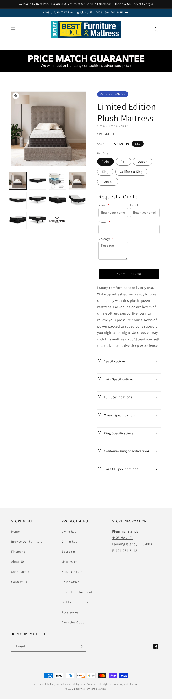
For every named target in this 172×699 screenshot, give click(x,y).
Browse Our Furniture (27, 541)
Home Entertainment (77, 592)
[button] (13, 29)
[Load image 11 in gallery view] (57, 220)
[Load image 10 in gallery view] (38, 220)
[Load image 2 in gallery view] (38, 181)
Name (103, 205)
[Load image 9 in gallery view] (18, 220)
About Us (18, 562)
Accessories (70, 612)
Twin (105, 162)
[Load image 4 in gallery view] (77, 181)
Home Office (70, 582)
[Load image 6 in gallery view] (38, 200)
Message (105, 239)
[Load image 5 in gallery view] (18, 200)
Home (15, 531)
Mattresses (69, 562)
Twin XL (108, 182)
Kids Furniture (72, 572)
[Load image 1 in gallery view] (18, 181)
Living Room (71, 531)
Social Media (20, 572)
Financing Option (74, 622)
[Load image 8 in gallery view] (77, 200)
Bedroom (68, 552)
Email (135, 205)
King (105, 172)
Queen (143, 162)
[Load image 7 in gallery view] (57, 200)
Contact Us (19, 582)
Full (123, 162)
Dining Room (71, 541)
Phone (104, 222)
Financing (18, 552)
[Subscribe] (81, 646)
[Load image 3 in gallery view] (57, 181)
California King (131, 172)
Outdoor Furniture (75, 602)
